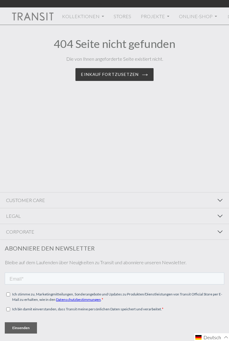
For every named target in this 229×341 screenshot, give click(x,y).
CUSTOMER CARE (25, 200)
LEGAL (13, 216)
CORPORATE (20, 231)
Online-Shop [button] (196, 16)
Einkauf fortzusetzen (110, 74)
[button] (211, 337)
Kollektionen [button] (81, 16)
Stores (122, 16)
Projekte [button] (153, 16)
